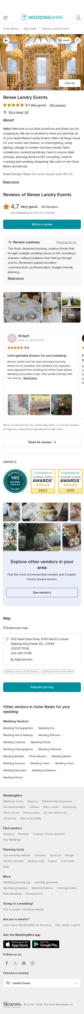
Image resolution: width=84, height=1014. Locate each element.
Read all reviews (40, 442)
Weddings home (13, 801)
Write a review (42, 224)
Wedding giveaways (15, 888)
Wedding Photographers (18, 728)
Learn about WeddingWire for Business (27, 925)
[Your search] (6, 40)
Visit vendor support (67, 925)
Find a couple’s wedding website (23, 909)
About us (32, 801)
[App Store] (16, 947)
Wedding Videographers (18, 749)
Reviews (23, 834)
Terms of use (11, 812)
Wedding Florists (41, 742)
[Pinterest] (23, 963)
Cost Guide (68, 861)
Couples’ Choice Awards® (49, 834)
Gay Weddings (12, 839)
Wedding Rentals (13, 756)
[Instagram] (32, 963)
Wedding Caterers (14, 742)
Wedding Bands (61, 756)
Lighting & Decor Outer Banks (21, 671)
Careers (34, 807)
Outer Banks (11, 28)
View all (69, 83)
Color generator (67, 888)
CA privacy (9, 818)
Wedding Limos (64, 763)
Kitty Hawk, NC (19, 112)
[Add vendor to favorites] (78, 40)
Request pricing (42, 687)
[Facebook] (6, 963)
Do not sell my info (55, 812)
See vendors (42, 593)
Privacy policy (31, 812)
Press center (51, 807)
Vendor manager (13, 861)
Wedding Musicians (15, 770)
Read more (11, 182)
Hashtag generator (46, 882)
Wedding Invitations (44, 770)
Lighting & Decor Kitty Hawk (57, 671)
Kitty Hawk (31, 28)
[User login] (78, 17)
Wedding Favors (13, 777)
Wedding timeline (42, 888)
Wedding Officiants (49, 749)
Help (6, 866)
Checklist (40, 855)
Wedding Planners (49, 735)
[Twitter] (15, 963)
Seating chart (36, 861)
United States (21, 983)
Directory (8, 834)
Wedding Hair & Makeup (18, 735)
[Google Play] (45, 947)
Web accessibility (30, 818)
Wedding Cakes (40, 763)
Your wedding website (16, 855)
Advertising (69, 807)
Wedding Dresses (14, 763)
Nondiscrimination (14, 807)
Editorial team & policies (57, 801)
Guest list (55, 855)
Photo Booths (37, 756)
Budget (69, 855)
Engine (52, 861)
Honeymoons (34, 893)
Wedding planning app (17, 882)
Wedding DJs (46, 728)
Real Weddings (12, 893)
